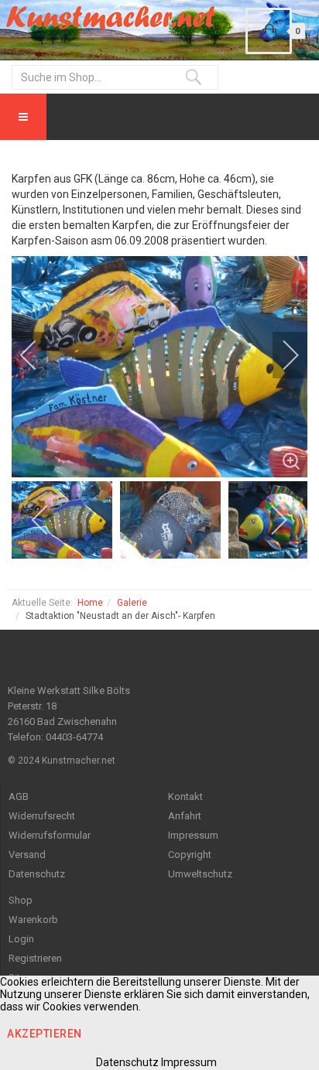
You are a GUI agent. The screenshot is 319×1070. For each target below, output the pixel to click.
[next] (280, 355)
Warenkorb (33, 919)
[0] (268, 31)
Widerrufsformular (50, 835)
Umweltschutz (200, 874)
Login (21, 939)
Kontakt (185, 796)
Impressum (193, 835)
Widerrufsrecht (42, 816)
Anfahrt (184, 816)
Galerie (132, 602)
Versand (27, 854)
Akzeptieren (44, 1033)
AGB (19, 796)
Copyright (189, 854)
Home (90, 602)
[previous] (39, 355)
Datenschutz (37, 874)
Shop (21, 900)
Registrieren (35, 958)
